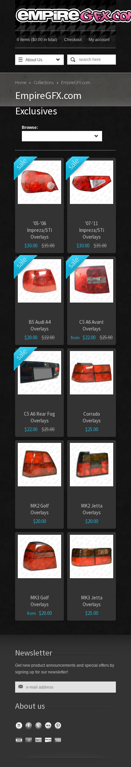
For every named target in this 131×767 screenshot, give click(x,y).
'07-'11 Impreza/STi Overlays (91, 230)
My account (99, 39)
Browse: (30, 127)
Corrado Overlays (92, 417)
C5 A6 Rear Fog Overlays (39, 417)
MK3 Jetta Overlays (91, 600)
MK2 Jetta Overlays (91, 509)
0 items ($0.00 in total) (37, 39)
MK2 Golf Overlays (39, 509)
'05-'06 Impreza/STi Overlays (39, 230)
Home (20, 82)
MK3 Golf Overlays (39, 600)
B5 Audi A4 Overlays (39, 325)
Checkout (73, 39)
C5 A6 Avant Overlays (91, 325)
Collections (44, 82)
